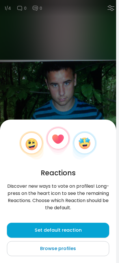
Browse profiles (58, 248)
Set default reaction (58, 230)
